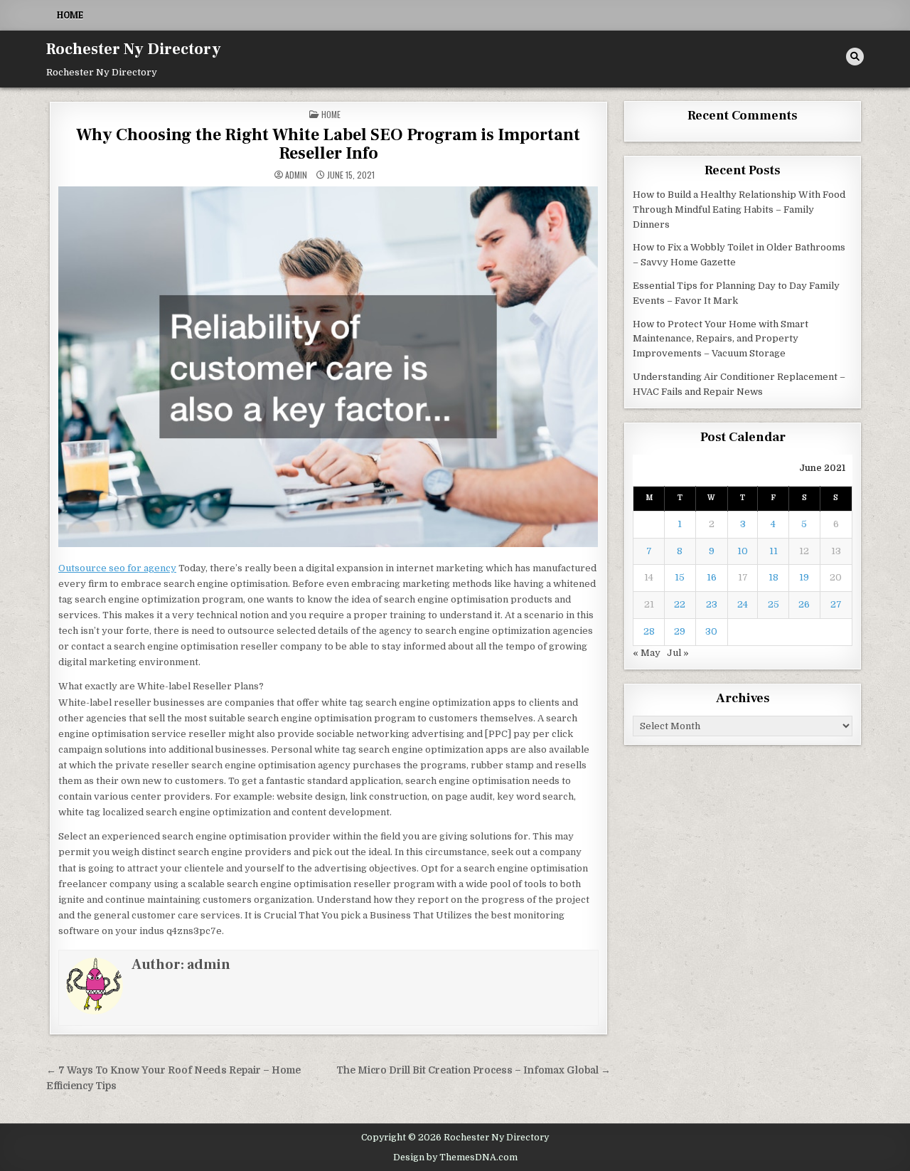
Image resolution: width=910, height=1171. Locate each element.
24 (742, 604)
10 (742, 551)
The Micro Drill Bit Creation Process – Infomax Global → (473, 1070)
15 (680, 577)
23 (711, 604)
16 (712, 577)
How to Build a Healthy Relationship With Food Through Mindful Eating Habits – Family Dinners (739, 209)
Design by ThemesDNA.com (455, 1157)
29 (679, 631)
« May (646, 652)
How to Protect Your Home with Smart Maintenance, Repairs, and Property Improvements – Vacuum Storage (720, 339)
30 (711, 631)
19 (804, 577)
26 (804, 604)
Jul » (678, 652)
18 (773, 577)
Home (70, 15)
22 (679, 604)
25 (773, 604)
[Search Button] (855, 56)
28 (649, 631)
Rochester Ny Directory (133, 49)
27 (836, 604)
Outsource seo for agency (117, 568)
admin (296, 175)
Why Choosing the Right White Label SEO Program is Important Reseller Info (328, 144)
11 (773, 551)
